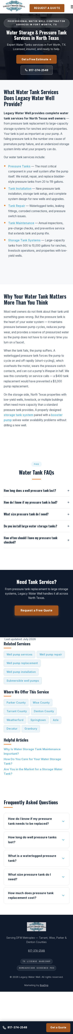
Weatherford (15, 720)
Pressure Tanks (19, 166)
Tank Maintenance (21, 223)
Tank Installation (19, 188)
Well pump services (19, 654)
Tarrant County (17, 711)
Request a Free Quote (36, 610)
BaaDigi (44, 985)
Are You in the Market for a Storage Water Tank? (33, 771)
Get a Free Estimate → (36, 59)
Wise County (41, 702)
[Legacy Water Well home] (14, 7)
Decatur (12, 728)
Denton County (44, 711)
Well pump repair (50, 654)
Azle (56, 720)
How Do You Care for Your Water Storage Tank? (32, 761)
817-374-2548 (38, 70)
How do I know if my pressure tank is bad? (30, 502)
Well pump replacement (22, 663)
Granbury (31, 728)
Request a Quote (47, 8)
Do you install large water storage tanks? (30, 526)
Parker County (16, 702)
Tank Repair (16, 206)
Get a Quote (58, 1027)
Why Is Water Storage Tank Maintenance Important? (32, 751)
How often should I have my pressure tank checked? (30, 540)
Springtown (38, 720)
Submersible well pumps (23, 680)
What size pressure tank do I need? (26, 514)
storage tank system (18, 415)
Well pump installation (21, 671)
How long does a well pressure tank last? (30, 490)
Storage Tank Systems (24, 240)
